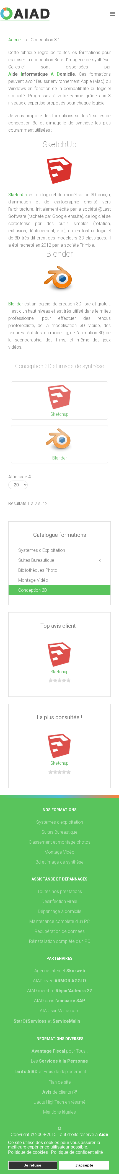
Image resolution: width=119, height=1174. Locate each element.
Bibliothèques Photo (37, 570)
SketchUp (17, 194)
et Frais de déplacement (62, 1071)
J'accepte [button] (84, 1165)
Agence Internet (59, 970)
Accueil (15, 39)
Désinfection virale (59, 901)
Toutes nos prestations (59, 891)
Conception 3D (32, 590)
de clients (56, 1092)
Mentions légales (59, 1112)
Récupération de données (60, 931)
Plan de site (59, 1082)
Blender (15, 304)
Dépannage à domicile (59, 911)
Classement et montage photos (59, 842)
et (64, 1021)
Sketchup (59, 414)
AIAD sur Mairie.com (59, 1010)
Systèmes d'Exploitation (41, 550)
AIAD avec (59, 980)
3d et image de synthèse (60, 862)
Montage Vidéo (33, 580)
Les (59, 1061)
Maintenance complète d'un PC (59, 921)
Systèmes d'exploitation (59, 822)
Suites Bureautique (36, 560)
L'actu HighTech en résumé (59, 1102)
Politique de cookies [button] (28, 1152)
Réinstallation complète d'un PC (59, 941)
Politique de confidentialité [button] (77, 1152)
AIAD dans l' (59, 1000)
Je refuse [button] (32, 1165)
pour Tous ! (59, 1051)
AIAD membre (59, 990)
